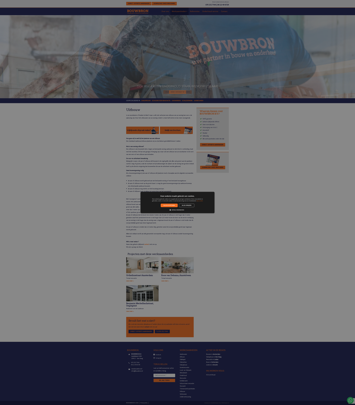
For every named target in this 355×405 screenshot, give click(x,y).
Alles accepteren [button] (169, 205)
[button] (177, 210)
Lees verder (200, 201)
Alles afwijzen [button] (186, 205)
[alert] (177, 202)
